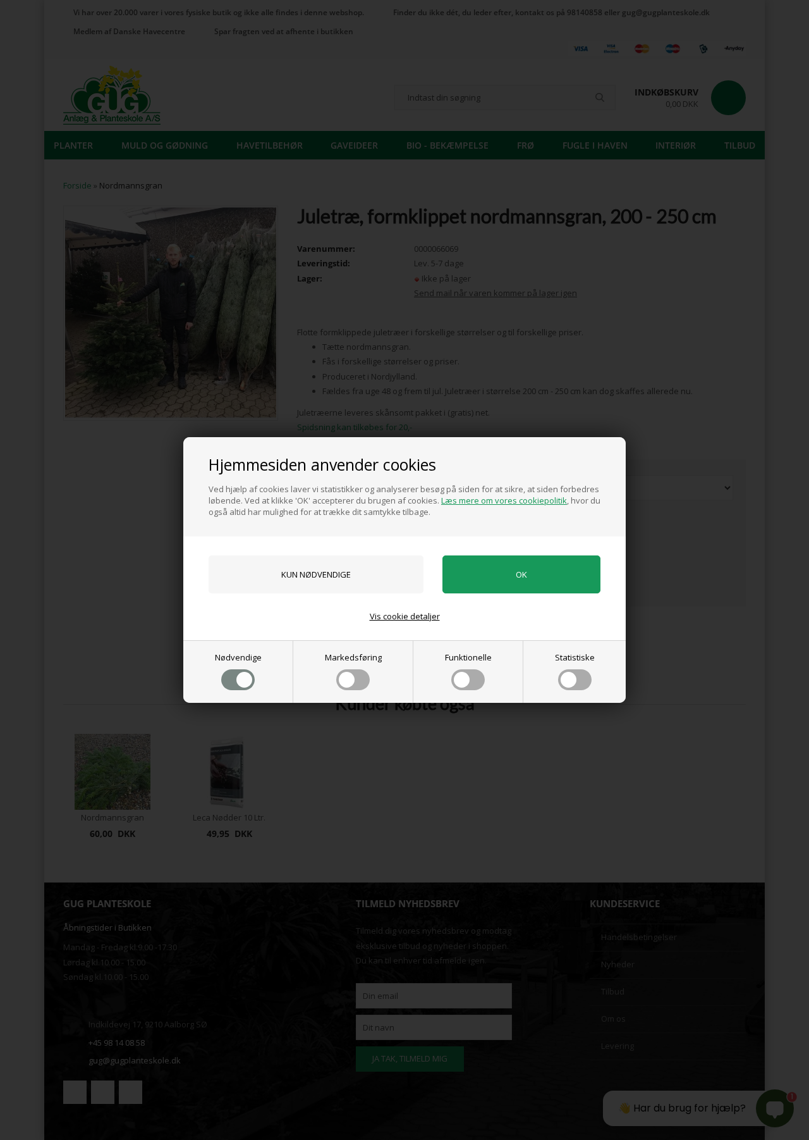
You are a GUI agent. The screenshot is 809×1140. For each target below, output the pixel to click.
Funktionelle (468, 657)
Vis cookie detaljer (405, 616)
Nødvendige (238, 657)
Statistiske (575, 657)
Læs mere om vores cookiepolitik (504, 500)
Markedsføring (353, 657)
